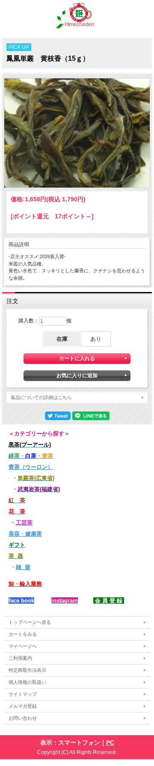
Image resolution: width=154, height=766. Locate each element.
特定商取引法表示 (27, 670)
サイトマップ (23, 694)
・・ (31, 456)
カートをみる (23, 634)
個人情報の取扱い (27, 682)
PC (110, 742)
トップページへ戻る (30, 622)
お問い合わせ (23, 718)
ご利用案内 (20, 658)
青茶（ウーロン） (31, 467)
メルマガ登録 (23, 706)
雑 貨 (23, 567)
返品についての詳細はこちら (41, 397)
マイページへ (23, 646)
